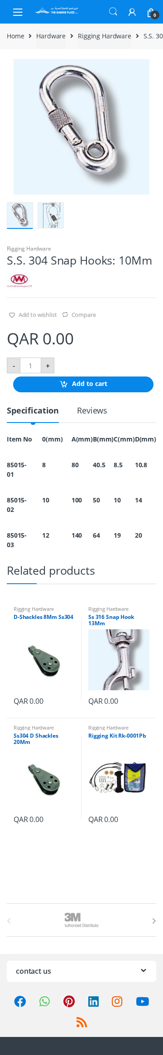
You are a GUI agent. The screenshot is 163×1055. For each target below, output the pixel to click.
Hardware (51, 36)
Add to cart (89, 384)
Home (15, 36)
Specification (33, 411)
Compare (84, 315)
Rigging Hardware (104, 36)
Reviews (92, 411)
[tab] (33, 414)
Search (113, 12)
